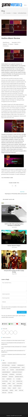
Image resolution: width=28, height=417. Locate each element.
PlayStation (5, 381)
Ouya (3, 379)
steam (10, 385)
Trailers (4, 388)
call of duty (5, 367)
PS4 (13, 381)
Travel (9, 388)
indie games (4, 374)
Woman (11, 390)
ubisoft (14, 388)
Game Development (20, 369)
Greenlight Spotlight (17, 372)
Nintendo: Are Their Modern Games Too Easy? (16, 340)
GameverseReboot (6, 372)
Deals (23, 367)
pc (13, 379)
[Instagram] (11, 332)
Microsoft (4, 376)
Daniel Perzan (6, 42)
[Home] (1, 13)
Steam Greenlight (17, 385)
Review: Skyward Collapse (14, 245)
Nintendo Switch (19, 376)
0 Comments (6, 46)
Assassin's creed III (12, 363)
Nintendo (11, 376)
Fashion (12, 369)
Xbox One (10, 392)
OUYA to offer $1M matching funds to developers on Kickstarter (14, 224)
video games (5, 390)
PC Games (10, 44)
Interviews (12, 374)
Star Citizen (19, 383)
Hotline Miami (6, 177)
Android (4, 363)
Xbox (16, 390)
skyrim (9, 383)
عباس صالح (3, 350)
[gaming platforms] (14, 323)
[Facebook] (7, 332)
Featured (5, 44)
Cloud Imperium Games (15, 367)
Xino (2, 346)
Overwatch (9, 379)
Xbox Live (4, 392)
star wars (4, 385)
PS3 (10, 381)
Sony (14, 383)
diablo (3, 369)
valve (19, 388)
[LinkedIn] (15, 332)
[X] (3, 332)
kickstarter (18, 374)
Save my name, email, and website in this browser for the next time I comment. (13, 307)
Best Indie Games (6, 365)
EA (7, 369)
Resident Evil (19, 381)
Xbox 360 (21, 390)
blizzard (13, 365)
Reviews (16, 44)
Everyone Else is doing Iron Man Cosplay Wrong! (14, 271)
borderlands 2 (21, 365)
